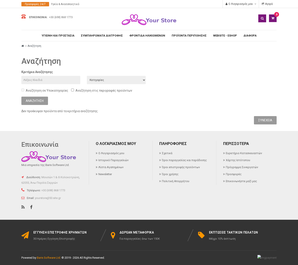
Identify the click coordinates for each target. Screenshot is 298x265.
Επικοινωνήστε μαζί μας (241, 181)
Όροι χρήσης (170, 174)
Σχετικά (167, 153)
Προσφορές (233, 174)
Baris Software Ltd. (49, 257)
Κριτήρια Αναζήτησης (37, 72)
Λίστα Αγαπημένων (110, 167)
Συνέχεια (265, 120)
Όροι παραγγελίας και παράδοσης (184, 160)
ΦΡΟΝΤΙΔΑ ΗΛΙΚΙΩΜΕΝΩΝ (147, 35)
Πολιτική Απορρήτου (175, 181)
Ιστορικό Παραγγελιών (113, 160)
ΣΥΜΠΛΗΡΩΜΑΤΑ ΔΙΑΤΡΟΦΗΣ (102, 35)
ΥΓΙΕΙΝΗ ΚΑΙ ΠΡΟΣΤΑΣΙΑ (58, 35)
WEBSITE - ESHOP (225, 35)
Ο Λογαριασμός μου (111, 153)
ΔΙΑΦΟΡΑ (250, 35)
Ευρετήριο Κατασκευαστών (244, 153)
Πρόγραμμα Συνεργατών (242, 167)
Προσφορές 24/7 (35, 4)
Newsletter (105, 174)
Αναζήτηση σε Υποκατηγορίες (47, 90)
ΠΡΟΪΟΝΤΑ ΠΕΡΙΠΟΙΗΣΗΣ (189, 35)
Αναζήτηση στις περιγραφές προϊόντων (103, 90)
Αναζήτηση (34, 45)
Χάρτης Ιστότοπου (238, 160)
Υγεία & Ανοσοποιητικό (65, 4)
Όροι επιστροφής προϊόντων (181, 167)
